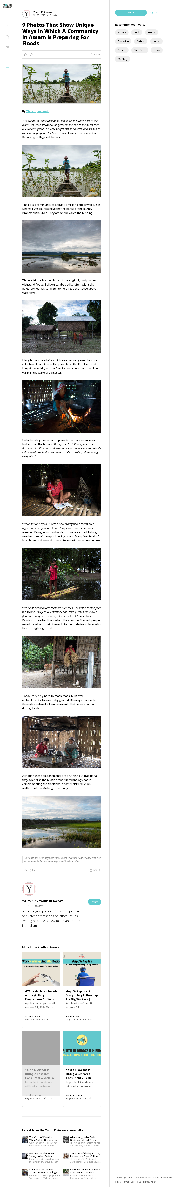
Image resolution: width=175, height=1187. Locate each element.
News (157, 50)
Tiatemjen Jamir (37, 111)
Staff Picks (139, 50)
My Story (123, 59)
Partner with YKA (144, 1177)
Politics (152, 32)
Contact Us (136, 1181)
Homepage (120, 1177)
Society (122, 32)
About (131, 1177)
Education (123, 41)
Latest (156, 41)
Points (156, 1177)
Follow (94, 901)
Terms (126, 1181)
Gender (122, 50)
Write (131, 12)
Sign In (153, 12)
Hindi (136, 32)
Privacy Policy (149, 1181)
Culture (141, 41)
